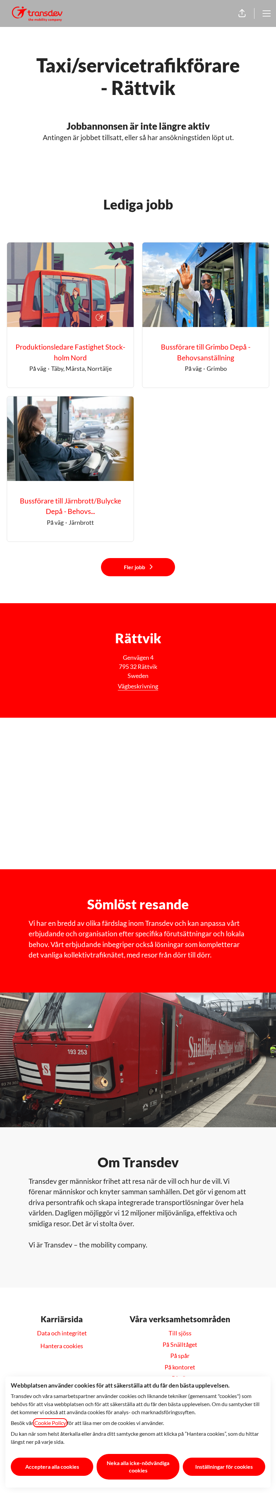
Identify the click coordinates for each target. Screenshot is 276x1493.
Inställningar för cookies (224, 1466)
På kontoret (180, 1367)
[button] (242, 13)
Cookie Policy (50, 1423)
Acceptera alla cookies (52, 1466)
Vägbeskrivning (138, 686)
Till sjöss (180, 1333)
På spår (179, 1355)
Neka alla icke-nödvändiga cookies (138, 1466)
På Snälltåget (180, 1344)
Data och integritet (62, 1333)
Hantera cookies (61, 1346)
